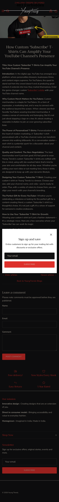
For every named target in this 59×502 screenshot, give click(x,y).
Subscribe (29, 264)
